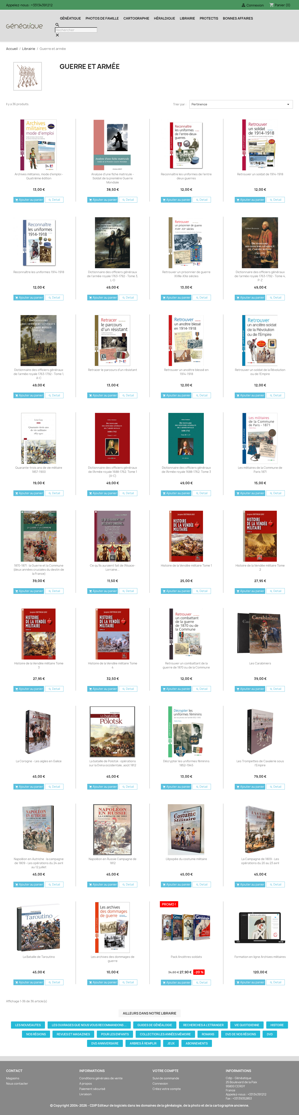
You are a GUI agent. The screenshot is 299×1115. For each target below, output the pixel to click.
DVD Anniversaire (105, 1043)
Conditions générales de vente (101, 1078)
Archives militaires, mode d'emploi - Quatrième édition (39, 176)
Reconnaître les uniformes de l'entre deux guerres (186, 176)
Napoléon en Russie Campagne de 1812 (112, 861)
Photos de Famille (102, 18)
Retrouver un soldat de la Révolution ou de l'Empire (260, 372)
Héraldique (164, 18)
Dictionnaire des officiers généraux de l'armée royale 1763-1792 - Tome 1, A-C (39, 374)
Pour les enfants (115, 1034)
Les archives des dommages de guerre (112, 959)
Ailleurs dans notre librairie (149, 1013)
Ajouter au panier (29, 200)
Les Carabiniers (260, 663)
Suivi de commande (166, 1078)
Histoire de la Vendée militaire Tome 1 (186, 565)
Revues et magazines (73, 1034)
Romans (208, 1034)
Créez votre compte (167, 1089)
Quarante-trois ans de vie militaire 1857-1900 (38, 470)
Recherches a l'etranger (203, 1025)
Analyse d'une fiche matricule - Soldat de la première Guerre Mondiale (112, 178)
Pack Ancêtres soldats (186, 957)
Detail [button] (54, 200)
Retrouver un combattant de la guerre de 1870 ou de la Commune (186, 665)
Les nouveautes (28, 1025)
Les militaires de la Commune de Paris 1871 (260, 470)
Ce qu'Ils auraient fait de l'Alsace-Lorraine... (112, 567)
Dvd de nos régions (240, 1034)
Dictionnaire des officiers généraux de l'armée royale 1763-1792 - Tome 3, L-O (112, 276)
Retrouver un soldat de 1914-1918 (260, 174)
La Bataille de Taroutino (39, 957)
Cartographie (136, 18)
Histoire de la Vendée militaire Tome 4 (112, 665)
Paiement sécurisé (92, 1089)
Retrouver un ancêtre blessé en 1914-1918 (186, 372)
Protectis (209, 18)
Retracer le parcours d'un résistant (112, 370)
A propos (85, 1083)
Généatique (70, 18)
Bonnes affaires (238, 18)
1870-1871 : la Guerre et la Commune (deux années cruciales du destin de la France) (38, 570)
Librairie (187, 18)
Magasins (12, 1078)
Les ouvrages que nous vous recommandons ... (89, 1025)
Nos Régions (36, 1034)
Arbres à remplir (143, 1043)
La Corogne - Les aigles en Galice (39, 761)
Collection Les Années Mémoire (165, 1034)
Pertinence (241, 104)
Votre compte (166, 1071)
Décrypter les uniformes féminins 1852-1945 (186, 763)
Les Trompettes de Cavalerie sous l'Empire (260, 763)
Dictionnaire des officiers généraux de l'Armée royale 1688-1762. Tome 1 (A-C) (112, 472)
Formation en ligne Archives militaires (260, 957)
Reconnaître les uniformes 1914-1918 (38, 272)
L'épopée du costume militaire (186, 859)
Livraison (85, 1094)
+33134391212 (42, 5)
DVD (270, 1034)
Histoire (277, 1025)
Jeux (171, 1043)
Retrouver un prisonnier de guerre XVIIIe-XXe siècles (186, 274)
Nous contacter (17, 1083)
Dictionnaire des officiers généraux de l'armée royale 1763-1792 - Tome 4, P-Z (260, 276)
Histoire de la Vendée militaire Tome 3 (38, 665)
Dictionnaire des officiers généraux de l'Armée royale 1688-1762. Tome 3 (186, 470)
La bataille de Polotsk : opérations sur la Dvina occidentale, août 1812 (112, 763)
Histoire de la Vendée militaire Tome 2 (260, 567)
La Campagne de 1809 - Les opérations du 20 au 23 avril (260, 861)
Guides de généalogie (154, 1025)
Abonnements (197, 1043)
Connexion (160, 1083)
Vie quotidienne (247, 1025)
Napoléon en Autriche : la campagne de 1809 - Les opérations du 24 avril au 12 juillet (39, 863)
